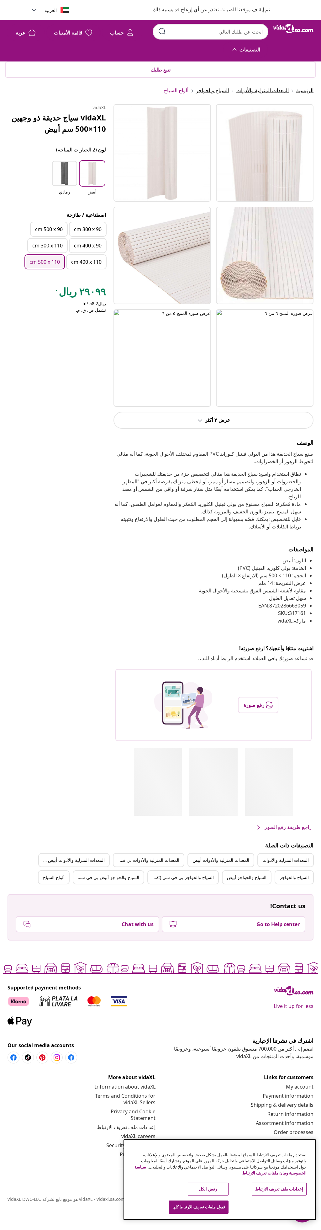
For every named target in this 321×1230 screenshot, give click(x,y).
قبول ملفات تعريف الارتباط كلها (198, 1207)
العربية (51, 10)
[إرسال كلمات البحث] (162, 31)
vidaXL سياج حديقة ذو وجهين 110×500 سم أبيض (59, 123)
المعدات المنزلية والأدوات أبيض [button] (220, 860)
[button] (204, 10)
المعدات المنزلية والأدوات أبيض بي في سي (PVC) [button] (72, 860)
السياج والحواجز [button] (294, 877)
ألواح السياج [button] (54, 877)
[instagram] (57, 1057)
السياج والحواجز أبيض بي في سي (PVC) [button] (106, 877)
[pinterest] (42, 1057)
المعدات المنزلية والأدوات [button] (285, 860)
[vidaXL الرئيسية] (293, 28)
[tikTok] (28, 1057)
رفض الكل (208, 1189)
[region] (220, 1179)
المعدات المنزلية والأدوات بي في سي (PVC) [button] (146, 860)
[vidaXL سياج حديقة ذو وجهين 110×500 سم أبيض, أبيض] (162, 153)
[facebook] (71, 1057)
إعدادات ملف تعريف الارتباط (126, 1127)
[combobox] (210, 32)
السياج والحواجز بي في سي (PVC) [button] (182, 877)
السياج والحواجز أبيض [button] (246, 877)
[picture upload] (183, 705)
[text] (80, 293)
